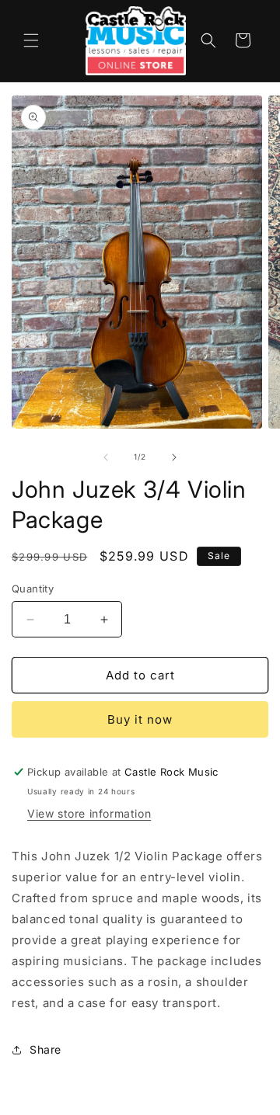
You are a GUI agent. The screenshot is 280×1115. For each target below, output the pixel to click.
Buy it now (140, 719)
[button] (31, 40)
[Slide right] (174, 457)
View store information (89, 813)
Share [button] (45, 1049)
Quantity (33, 588)
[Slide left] (106, 457)
